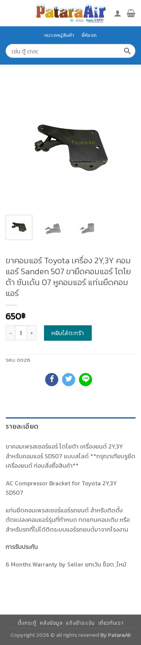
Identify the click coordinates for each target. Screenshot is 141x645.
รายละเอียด (22, 426)
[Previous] (17, 144)
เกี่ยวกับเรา (111, 623)
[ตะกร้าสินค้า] (131, 13)
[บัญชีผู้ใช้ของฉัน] (117, 13)
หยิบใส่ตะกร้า (68, 332)
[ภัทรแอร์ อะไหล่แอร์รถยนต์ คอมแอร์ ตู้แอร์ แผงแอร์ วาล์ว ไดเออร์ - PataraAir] (70, 13)
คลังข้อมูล (51, 623)
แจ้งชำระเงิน (80, 623)
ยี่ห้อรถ (89, 35)
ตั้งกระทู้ (27, 623)
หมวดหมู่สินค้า (59, 35)
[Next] (123, 144)
